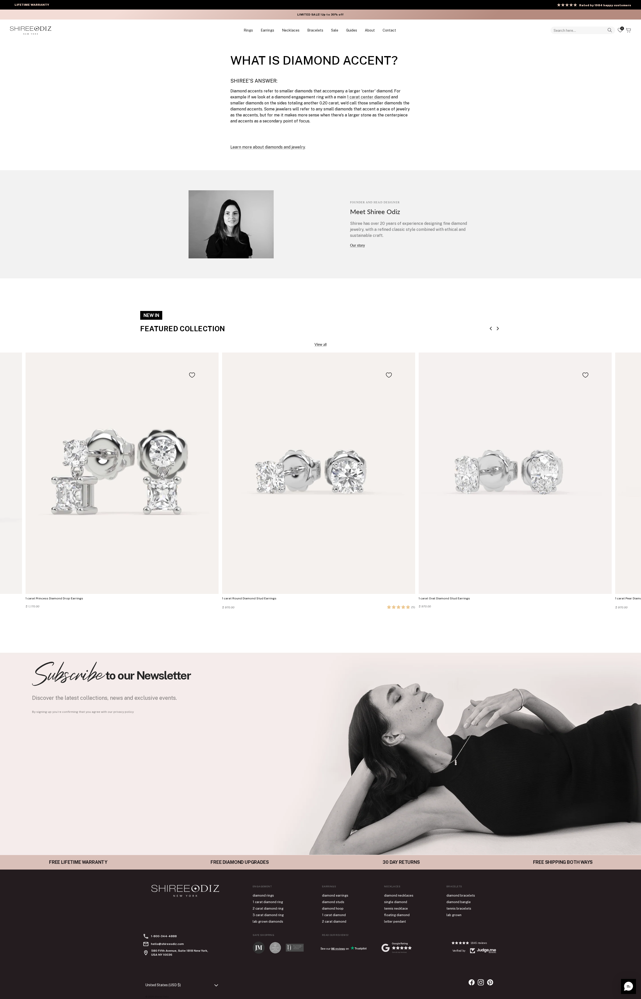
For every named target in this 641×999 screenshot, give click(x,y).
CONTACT (389, 30)
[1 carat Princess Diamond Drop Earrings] (122, 473)
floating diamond (397, 915)
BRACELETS (315, 30)
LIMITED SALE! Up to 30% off (320, 14)
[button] (398, 607)
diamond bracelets (460, 895)
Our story (357, 245)
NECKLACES (290, 30)
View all (320, 344)
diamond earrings (335, 895)
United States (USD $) (163, 985)
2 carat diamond (334, 921)
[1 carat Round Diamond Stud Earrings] (318, 473)
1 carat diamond (334, 915)
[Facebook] (471, 982)
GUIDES (351, 30)
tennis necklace (396, 908)
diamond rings (263, 895)
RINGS (248, 30)
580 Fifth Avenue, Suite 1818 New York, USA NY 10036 (179, 952)
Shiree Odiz (161, 996)
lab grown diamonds (268, 921)
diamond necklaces (398, 895)
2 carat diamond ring (268, 908)
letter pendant (395, 921)
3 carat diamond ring (268, 915)
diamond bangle (458, 902)
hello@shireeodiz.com (167, 944)
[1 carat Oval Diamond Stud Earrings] (515, 473)
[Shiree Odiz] (30, 30)
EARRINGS (267, 30)
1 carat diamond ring (268, 902)
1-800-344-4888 (164, 936)
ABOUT (370, 30)
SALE (334, 30)
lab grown (453, 915)
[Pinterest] (490, 982)
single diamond (395, 902)
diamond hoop (333, 908)
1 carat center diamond (368, 97)
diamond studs (333, 902)
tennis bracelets (458, 908)
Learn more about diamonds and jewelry (267, 147)
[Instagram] (481, 982)
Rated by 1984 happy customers (605, 5)
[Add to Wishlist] (192, 375)
